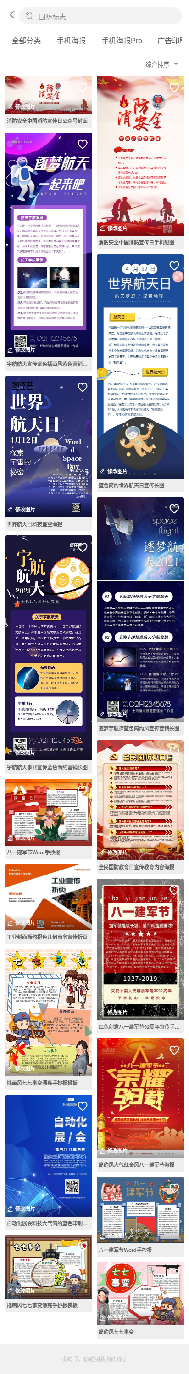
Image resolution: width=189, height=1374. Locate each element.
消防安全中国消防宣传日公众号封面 (47, 120)
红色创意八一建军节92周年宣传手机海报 (141, 1026)
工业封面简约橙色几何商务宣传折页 (47, 936)
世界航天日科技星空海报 (34, 524)
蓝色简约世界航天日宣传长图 (131, 485)
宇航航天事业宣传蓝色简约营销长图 (47, 767)
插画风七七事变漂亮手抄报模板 (42, 1082)
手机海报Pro (121, 40)
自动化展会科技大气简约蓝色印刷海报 (49, 1223)
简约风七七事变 (116, 1331)
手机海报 (71, 40)
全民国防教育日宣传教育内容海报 (136, 866)
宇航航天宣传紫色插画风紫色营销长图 (49, 363)
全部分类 (26, 40)
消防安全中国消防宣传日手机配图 (136, 242)
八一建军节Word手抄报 (33, 852)
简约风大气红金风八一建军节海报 (136, 1164)
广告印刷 (172, 40)
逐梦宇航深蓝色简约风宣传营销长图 (139, 728)
